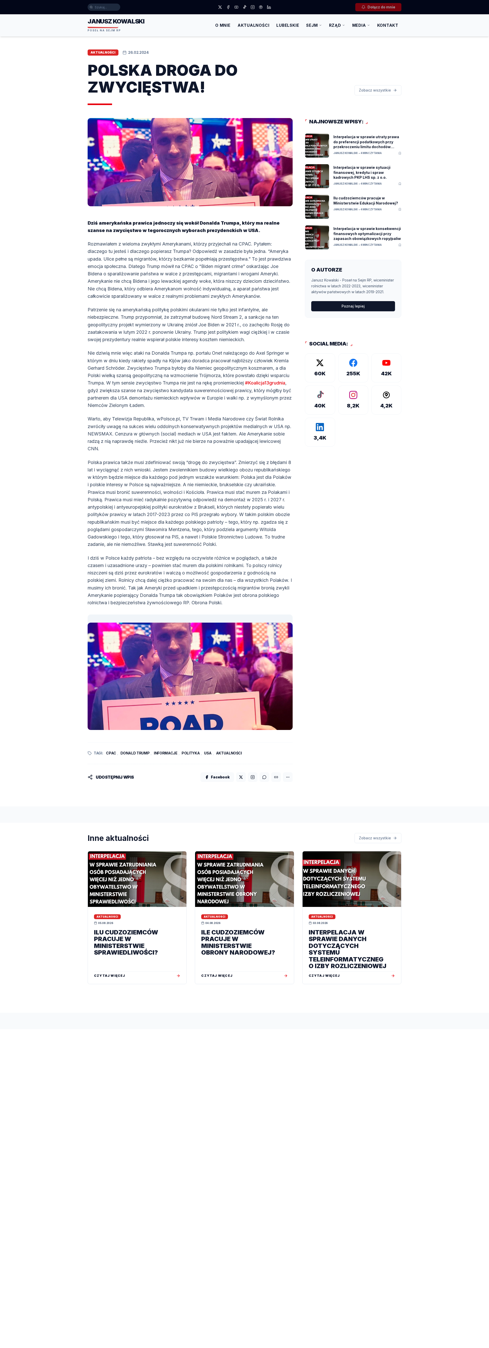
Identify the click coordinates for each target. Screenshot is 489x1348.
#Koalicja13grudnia (265, 383)
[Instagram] (253, 7)
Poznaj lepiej (353, 306)
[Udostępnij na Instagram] (252, 777)
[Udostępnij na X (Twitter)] (241, 777)
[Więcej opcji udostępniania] (288, 777)
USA (208, 753)
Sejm (312, 25)
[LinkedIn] (269, 7)
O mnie (222, 25)
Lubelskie (287, 25)
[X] (220, 7)
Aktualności (253, 25)
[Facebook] (228, 7)
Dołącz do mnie (381, 7)
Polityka (191, 753)
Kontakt (387, 25)
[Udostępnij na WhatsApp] (264, 777)
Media (359, 25)
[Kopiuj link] (276, 777)
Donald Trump (135, 753)
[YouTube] (236, 7)
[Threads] (261, 7)
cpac (111, 753)
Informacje (166, 753)
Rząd (335, 25)
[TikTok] (244, 7)
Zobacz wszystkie (375, 90)
